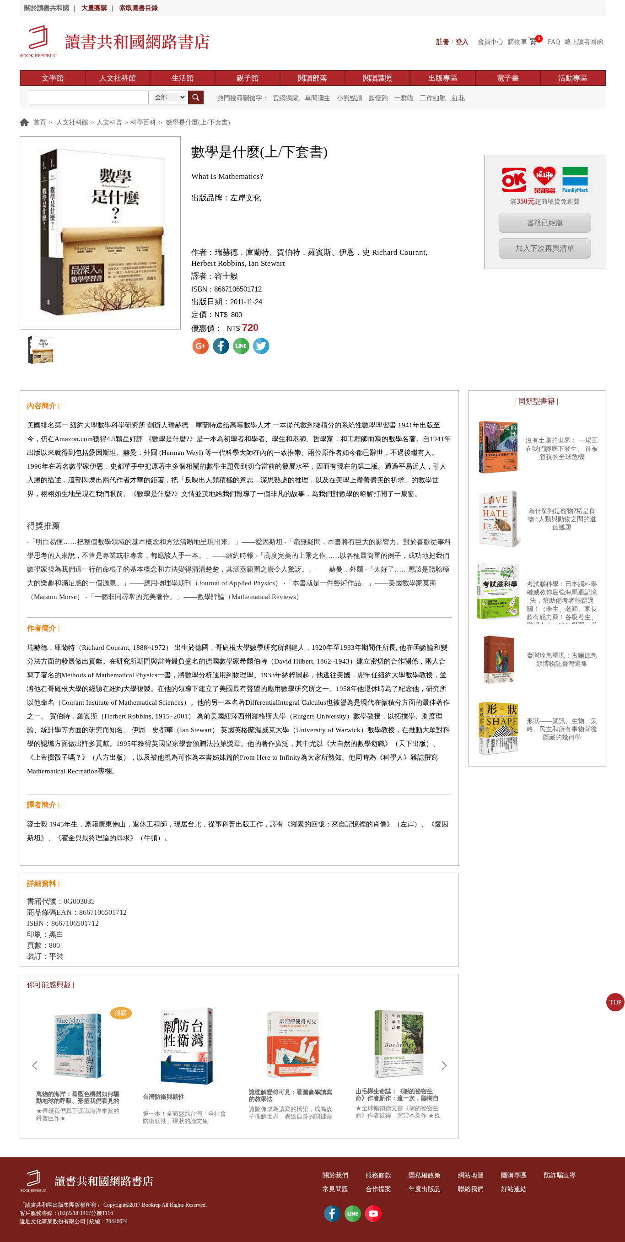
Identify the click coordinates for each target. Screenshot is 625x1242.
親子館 (248, 78)
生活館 (183, 78)
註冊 (442, 41)
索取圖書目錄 (138, 8)
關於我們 (335, 1175)
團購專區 (514, 1175)
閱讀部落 (312, 78)
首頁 (39, 122)
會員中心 (490, 41)
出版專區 (443, 78)
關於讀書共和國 (46, 8)
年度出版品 (425, 1189)
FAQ (554, 41)
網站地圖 (471, 1175)
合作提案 (378, 1189)
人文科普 (109, 122)
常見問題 (335, 1189)
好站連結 (514, 1189)
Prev (34, 1065)
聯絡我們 (471, 1189)
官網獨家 (285, 98)
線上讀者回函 (584, 41)
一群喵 (404, 98)
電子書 (508, 78)
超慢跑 (378, 98)
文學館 (53, 78)
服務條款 (378, 1175)
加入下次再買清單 (545, 248)
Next (444, 1065)
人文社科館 (117, 78)
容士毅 (226, 276)
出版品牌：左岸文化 (226, 198)
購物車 (517, 41)
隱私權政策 (425, 1175)
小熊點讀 (349, 98)
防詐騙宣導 (560, 1175)
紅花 (458, 98)
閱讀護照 (377, 78)
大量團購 (94, 8)
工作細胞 (433, 98)
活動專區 (572, 78)
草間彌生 (317, 98)
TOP (615, 1002)
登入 (462, 41)
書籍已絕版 (545, 223)
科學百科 (143, 122)
